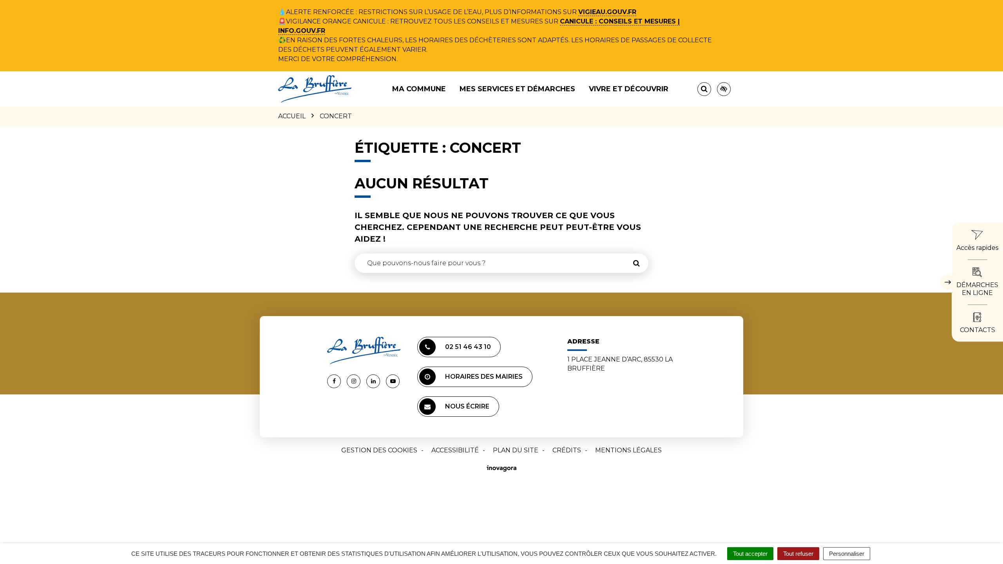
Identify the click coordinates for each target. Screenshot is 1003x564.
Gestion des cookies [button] (379, 450)
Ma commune (419, 89)
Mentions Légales (628, 450)
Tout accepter (750, 553)
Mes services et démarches (517, 89)
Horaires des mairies (484, 376)
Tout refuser (798, 553)
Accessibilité (455, 450)
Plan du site (515, 450)
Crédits (566, 450)
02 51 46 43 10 (468, 347)
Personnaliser (846, 553)
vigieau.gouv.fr (607, 12)
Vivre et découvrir (628, 89)
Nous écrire (467, 406)
